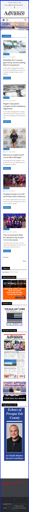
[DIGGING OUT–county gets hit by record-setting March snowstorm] (14, 46)
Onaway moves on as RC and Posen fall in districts (14, 195)
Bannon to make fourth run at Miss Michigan (13, 156)
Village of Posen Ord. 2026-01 (15, 5)
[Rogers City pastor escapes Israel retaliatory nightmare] (14, 90)
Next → (25, 261)
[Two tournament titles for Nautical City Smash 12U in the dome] (14, 220)
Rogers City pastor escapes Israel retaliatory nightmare (14, 106)
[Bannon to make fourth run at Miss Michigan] (14, 138)
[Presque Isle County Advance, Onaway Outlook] (3, 20)
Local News (6, 54)
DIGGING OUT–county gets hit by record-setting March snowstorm (14, 62)
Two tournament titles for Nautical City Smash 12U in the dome (13, 237)
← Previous (5, 257)
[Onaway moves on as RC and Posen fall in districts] (14, 180)
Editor (14, 57)
